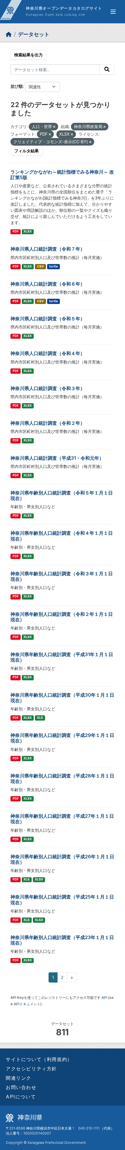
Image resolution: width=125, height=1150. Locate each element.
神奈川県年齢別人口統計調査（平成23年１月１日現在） (62, 940)
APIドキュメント (27, 1004)
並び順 (16, 86)
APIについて (21, 1097)
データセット (33, 34)
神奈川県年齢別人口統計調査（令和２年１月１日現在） (61, 617)
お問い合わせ (21, 1087)
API (104, 997)
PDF (15, 231)
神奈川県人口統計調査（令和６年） (47, 284)
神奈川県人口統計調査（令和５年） (47, 318)
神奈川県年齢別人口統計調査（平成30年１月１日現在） (62, 697)
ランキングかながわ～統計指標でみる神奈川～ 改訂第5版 (62, 174)
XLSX (28, 231)
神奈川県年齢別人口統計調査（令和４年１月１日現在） (61, 535)
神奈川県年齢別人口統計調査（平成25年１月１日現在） (62, 899)
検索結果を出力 (28, 54)
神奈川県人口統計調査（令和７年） (47, 249)
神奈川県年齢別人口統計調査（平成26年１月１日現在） (62, 859)
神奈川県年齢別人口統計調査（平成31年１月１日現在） (61, 657)
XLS (40, 718)
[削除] (54, 127)
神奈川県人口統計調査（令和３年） (47, 388)
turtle (53, 266)
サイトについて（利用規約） (39, 1059)
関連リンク (18, 1078)
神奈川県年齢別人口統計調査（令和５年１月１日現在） (61, 495)
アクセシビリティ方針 (31, 1069)
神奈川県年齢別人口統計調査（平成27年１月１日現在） (62, 818)
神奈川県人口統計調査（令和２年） (47, 423)
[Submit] (107, 69)
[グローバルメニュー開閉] (113, 12)
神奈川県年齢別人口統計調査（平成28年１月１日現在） (62, 778)
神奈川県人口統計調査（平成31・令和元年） (57, 458)
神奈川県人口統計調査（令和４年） (47, 353)
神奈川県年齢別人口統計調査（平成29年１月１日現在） (62, 738)
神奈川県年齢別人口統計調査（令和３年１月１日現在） (61, 576)
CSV (40, 266)
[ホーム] (9, 34)
